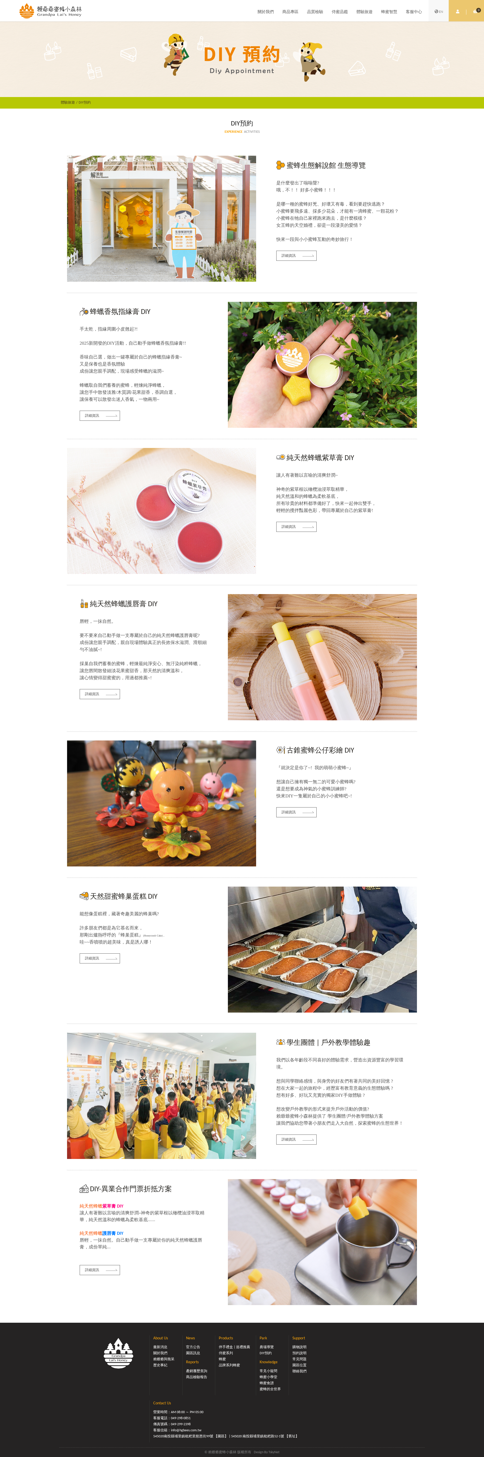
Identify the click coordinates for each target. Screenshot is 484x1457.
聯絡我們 (299, 1371)
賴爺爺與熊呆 (163, 1359)
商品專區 (290, 12)
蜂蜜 (222, 1359)
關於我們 (266, 12)
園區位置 (299, 1365)
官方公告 (193, 1347)
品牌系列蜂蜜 (229, 1365)
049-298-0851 (181, 1418)
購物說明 (299, 1347)
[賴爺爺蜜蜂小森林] (50, 10)
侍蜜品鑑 (340, 12)
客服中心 (414, 12)
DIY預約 (85, 103)
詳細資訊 (289, 256)
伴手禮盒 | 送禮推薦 (234, 1347)
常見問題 (299, 1359)
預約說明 (299, 1353)
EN (441, 12)
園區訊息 (193, 1353)
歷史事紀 (160, 1365)
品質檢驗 (315, 12)
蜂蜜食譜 (267, 1383)
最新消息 (160, 1347)
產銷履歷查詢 (196, 1371)
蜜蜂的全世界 (270, 1389)
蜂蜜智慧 (389, 12)
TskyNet (274, 1452)
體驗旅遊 (364, 12)
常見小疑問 (268, 1371)
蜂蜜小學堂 (268, 1377)
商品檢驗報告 (196, 1377)
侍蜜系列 (226, 1353)
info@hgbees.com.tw (186, 1430)
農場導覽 (267, 1347)
